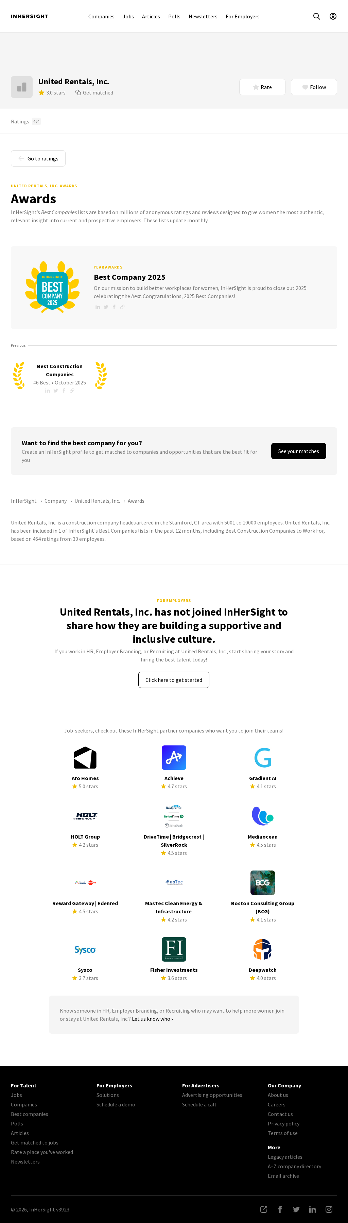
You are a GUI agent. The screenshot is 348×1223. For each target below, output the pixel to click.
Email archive (283, 1175)
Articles (151, 16)
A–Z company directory (294, 1166)
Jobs (128, 16)
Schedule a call (199, 1104)
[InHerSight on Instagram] (329, 1209)
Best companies (29, 1113)
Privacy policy (283, 1123)
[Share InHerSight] (264, 1209)
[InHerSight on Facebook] (280, 1209)
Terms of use (283, 1133)
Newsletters (203, 16)
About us (278, 1094)
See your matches (298, 451)
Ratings (25, 121)
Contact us (280, 1113)
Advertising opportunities (212, 1094)
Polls (174, 16)
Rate (266, 87)
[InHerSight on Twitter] (296, 1209)
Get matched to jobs (34, 1142)
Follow (318, 87)
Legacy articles (285, 1156)
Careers (276, 1104)
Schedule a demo (116, 1104)
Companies (101, 16)
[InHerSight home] (29, 16)
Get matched (98, 92)
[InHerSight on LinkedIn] (312, 1209)
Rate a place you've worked (42, 1152)
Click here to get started (173, 679)
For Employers (243, 16)
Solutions (108, 1094)
